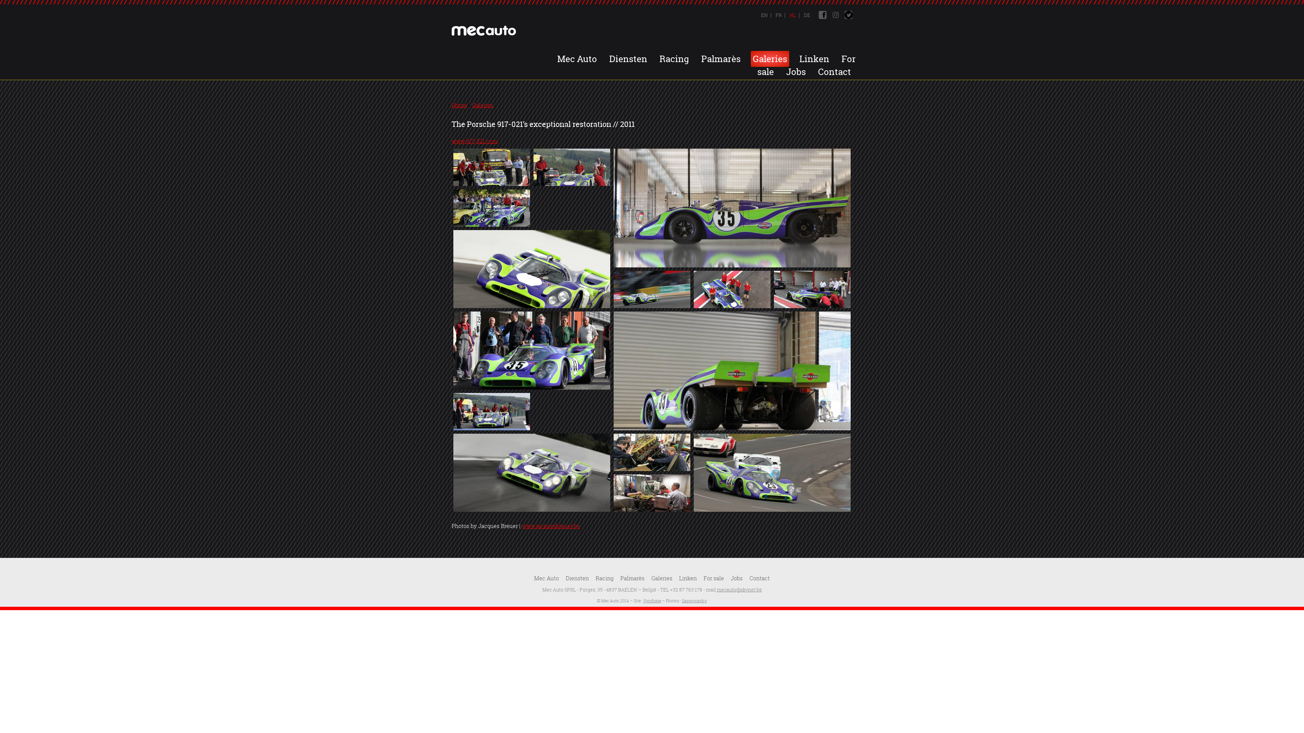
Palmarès (721, 59)
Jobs (796, 72)
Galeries (770, 59)
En (764, 15)
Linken (814, 59)
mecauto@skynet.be (739, 589)
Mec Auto (577, 59)
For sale (714, 578)
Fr (778, 15)
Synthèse (652, 600)
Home (459, 105)
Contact (834, 72)
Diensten (628, 59)
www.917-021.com (474, 141)
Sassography (694, 600)
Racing (674, 59)
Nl (792, 15)
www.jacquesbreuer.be (551, 526)
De (806, 15)
